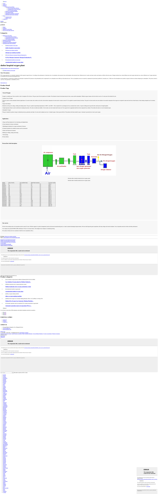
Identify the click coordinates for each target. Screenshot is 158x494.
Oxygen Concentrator (47, 333)
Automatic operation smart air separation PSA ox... (18, 305)
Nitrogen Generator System (5, 333)
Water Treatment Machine (27, 333)
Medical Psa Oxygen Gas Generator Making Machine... (19, 301)
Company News (8, 16)
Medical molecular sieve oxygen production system (18, 286)
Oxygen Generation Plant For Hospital (8, 242)
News (4, 15)
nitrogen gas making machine (12, 52)
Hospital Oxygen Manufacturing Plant (7, 239)
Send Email (2, 335)
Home (4, 3)
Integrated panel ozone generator (11, 14)
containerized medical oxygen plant (14, 62)
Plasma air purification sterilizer (11, 11)
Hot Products (22, 332)
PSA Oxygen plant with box (13, 8)
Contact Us (5, 19)
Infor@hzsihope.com (7, 329)
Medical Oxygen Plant (9, 6)
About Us (5, 4)
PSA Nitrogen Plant (9, 12)
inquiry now (2, 331)
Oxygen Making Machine (38, 333)
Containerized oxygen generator (14, 9)
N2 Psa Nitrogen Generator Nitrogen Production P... (18, 57)
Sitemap (26, 332)
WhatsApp (2, 337)
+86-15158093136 (6, 328)
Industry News (8, 18)
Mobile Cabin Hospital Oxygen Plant (7, 240)
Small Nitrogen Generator (17, 333)
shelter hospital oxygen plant (12, 48)
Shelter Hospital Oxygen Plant (6, 245)
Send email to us (3, 82)
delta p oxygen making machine (13, 296)
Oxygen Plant (3, 243)
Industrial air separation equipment (12, 13)
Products (4, 5)
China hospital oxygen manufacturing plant (11, 237)
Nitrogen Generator (56, 333)
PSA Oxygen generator (12, 10)
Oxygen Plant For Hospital (5, 244)
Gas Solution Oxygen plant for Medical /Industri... (18, 282)
